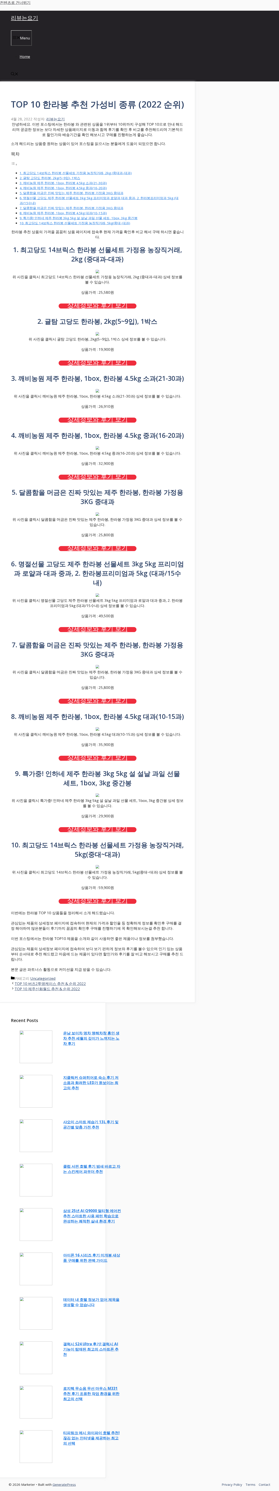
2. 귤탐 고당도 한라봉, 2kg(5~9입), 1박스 (50, 178)
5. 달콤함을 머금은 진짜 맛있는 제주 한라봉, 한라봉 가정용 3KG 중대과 (71, 193)
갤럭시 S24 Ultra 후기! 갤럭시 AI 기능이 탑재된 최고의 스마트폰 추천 (91, 1349)
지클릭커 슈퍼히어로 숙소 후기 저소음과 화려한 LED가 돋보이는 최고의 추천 (91, 1082)
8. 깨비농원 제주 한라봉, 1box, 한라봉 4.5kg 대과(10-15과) (63, 213)
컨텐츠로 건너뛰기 (15, 2)
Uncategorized (43, 978)
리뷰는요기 (24, 17)
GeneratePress (64, 1484)
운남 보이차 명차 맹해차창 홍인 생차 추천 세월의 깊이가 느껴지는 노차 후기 (91, 1038)
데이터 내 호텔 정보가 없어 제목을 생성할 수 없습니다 (91, 1302)
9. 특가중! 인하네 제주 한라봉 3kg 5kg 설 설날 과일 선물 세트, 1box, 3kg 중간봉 (79, 218)
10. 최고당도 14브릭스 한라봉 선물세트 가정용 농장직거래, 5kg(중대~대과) (75, 223)
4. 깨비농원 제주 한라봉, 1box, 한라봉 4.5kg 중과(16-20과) (63, 188)
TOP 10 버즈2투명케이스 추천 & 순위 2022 (50, 983)
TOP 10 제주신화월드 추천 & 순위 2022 (47, 988)
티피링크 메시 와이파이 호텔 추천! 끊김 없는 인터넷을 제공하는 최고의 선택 (91, 1438)
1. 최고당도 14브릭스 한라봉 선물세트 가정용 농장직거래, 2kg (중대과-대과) (76, 173)
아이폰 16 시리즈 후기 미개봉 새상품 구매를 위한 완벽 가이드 (91, 1258)
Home (25, 56)
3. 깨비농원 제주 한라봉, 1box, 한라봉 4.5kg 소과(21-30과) (63, 183)
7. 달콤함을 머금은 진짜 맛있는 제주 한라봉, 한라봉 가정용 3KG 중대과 (71, 208)
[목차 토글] (14, 164)
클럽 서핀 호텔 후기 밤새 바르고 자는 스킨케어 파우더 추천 (91, 1169)
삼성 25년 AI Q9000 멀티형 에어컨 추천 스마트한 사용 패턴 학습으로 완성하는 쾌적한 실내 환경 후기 (92, 1216)
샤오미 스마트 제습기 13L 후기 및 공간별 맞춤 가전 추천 (91, 1124)
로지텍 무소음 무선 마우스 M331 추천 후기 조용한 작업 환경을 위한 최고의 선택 (91, 1393)
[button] (14, 74)
